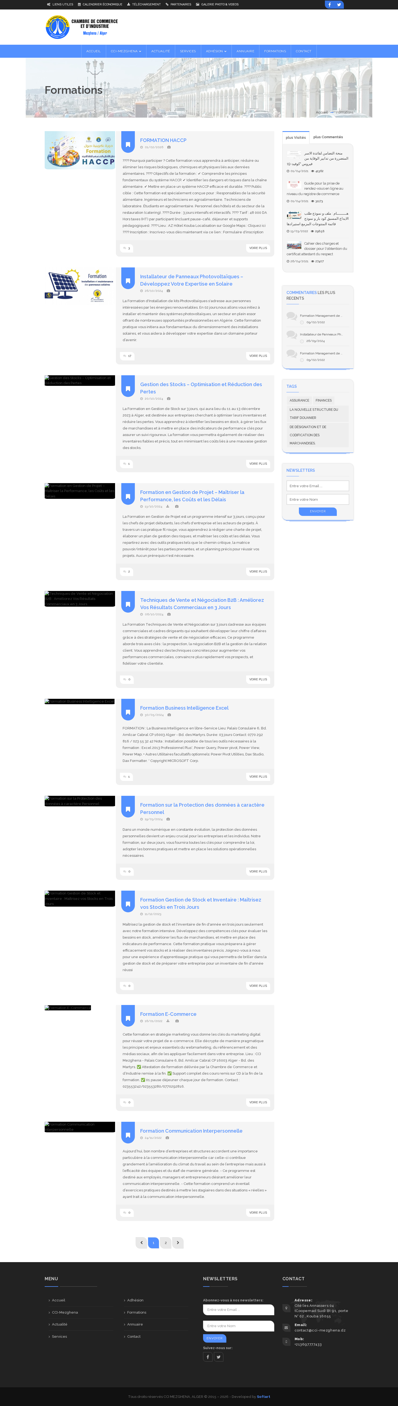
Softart (263, 1397)
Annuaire (135, 1324)
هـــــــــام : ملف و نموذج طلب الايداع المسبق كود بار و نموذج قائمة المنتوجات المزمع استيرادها (318, 218)
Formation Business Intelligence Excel (184, 708)
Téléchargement (146, 4)
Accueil (322, 112)
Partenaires (180, 4)
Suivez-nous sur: (218, 1348)
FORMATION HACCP (163, 140)
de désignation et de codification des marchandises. (308, 435)
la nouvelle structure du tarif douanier (314, 414)
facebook (208, 1357)
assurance (299, 400)
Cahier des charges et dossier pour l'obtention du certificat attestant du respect (317, 248)
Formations (136, 1312)
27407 (319, 261)
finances (324, 400)
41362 (319, 171)
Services (59, 1336)
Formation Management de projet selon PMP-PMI (336, 316)
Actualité (59, 1324)
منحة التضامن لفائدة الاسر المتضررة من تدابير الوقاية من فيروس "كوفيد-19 (317, 158)
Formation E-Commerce (168, 1014)
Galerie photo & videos (220, 4)
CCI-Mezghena (65, 1312)
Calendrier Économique (102, 4)
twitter (218, 1357)
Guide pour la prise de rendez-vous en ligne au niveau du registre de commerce (315, 188)
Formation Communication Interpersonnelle (191, 1131)
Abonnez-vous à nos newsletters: (233, 1300)
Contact (134, 1336)
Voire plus (258, 248)
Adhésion (135, 1300)
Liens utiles (62, 4)
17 (129, 356)
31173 (319, 201)
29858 (320, 231)
